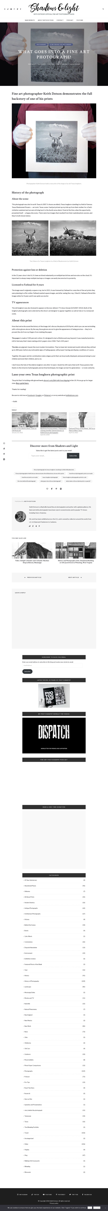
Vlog (25, 1155)
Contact (60, 20)
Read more (96, 1208)
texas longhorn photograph (50, 477)
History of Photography (31, 981)
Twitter (17, 9)
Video (26, 1144)
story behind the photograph (60, 44)
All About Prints (29, 897)
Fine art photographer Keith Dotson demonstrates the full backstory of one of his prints (40, 473)
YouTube (11, 9)
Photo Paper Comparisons (32, 1065)
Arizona (26, 919)
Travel (26, 1133)
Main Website (30, 20)
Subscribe (73, 456)
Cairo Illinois (28, 936)
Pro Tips (27, 1082)
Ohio (26, 1037)
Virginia (26, 1149)
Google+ (38, 395)
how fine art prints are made (30, 477)
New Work (27, 1026)
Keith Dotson (32, 64)
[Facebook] (4, 448)
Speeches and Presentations (33, 1105)
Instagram (4, 9)
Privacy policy (54, 1203)
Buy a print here (22, 383)
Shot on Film (28, 1099)
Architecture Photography (32, 914)
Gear (26, 970)
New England (28, 1015)
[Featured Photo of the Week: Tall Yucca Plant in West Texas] (82, 419)
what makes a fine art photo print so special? (78, 481)
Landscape (27, 987)
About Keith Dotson (45, 20)
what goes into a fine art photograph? (51, 481)
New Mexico (28, 1020)
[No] (105, 1208)
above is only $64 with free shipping (56, 380)
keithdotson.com (72, 395)
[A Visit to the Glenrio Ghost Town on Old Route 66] (25, 419)
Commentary (28, 942)
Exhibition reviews (30, 959)
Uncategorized (28, 1138)
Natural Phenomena (30, 1009)
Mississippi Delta (29, 992)
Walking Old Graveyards (32, 1161)
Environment (28, 953)
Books (26, 930)
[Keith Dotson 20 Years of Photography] (54, 696)
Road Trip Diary (29, 1088)
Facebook (20, 9)
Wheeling (27, 1166)
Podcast (70, 20)
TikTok (7, 9)
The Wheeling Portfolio (31, 1127)
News (26, 1032)
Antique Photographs (31, 908)
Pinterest (14, 9)
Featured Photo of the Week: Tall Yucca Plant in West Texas (82, 429)
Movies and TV (29, 998)
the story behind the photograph (27, 481)
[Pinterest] (4, 454)
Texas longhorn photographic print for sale (74, 477)
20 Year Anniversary (30, 880)
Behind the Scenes (30, 925)
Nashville (27, 1004)
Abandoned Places (30, 886)
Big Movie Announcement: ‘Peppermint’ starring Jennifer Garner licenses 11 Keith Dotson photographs (53, 430)
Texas (26, 1121)
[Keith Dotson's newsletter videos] (54, 735)
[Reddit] (4, 459)
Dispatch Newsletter (30, 947)
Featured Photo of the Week (33, 964)
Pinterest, (47, 395)
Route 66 (27, 1093)
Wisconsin (27, 1172)
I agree (90, 1208)
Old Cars (27, 1048)
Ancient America (29, 902)
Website (29, 526)
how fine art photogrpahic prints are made (80, 473)
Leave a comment (75, 64)
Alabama (27, 891)
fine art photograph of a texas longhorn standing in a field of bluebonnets (54, 469)
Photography (41, 44)
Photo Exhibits (28, 1060)
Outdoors (27, 1054)
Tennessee (27, 1116)
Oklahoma (27, 1043)
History (26, 975)
